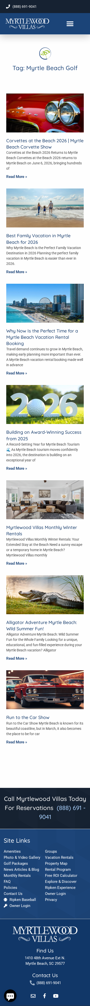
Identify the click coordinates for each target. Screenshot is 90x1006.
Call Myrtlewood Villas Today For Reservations (45, 808)
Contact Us (45, 975)
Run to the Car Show (28, 717)
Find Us (45, 950)
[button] (70, 23)
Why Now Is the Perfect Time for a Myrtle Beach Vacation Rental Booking (42, 337)
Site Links (17, 840)
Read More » (16, 176)
